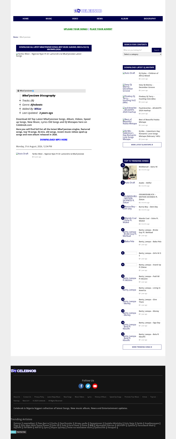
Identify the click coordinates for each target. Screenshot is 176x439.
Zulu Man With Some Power (35, 425)
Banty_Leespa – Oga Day (149, 322)
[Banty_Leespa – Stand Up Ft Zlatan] (130, 268)
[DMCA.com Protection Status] (88, 432)
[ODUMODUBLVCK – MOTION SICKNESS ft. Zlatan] (130, 198)
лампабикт (29, 423)
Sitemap (16, 401)
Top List (153, 397)
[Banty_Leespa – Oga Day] (130, 326)
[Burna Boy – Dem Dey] (130, 210)
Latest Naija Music (53, 397)
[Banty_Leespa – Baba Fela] (130, 245)
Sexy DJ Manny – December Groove (147, 86)
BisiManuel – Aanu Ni (148, 166)
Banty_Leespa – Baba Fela (150, 241)
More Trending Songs (141, 347)
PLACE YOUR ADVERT (101, 29)
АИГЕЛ (38, 427)
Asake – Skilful (145, 183)
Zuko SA (55, 425)
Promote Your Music (132, 397)
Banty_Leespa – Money (149, 311)
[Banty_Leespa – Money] (130, 314)
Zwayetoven (96, 423)
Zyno (46, 427)
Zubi (64, 425)
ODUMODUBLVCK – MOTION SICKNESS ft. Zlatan (148, 197)
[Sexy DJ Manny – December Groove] (130, 88)
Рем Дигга (43, 423)
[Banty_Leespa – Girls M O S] (130, 257)
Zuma (84, 425)
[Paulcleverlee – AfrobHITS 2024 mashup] (130, 111)
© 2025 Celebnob (39, 401)
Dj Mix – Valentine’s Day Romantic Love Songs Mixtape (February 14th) (149, 133)
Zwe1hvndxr (66, 423)
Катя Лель (73, 425)
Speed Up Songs (115, 397)
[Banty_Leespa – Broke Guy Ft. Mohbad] (130, 233)
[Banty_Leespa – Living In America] (130, 291)
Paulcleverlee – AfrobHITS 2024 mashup (150, 109)
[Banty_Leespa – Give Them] (130, 303)
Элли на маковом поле (79, 427)
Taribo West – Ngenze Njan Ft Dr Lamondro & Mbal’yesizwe (58, 154)
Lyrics (89, 397)
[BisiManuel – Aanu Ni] (130, 172)
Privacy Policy (39, 397)
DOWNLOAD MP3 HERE (53, 139)
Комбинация (152, 423)
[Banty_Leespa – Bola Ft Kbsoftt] (130, 338)
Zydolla (131, 425)
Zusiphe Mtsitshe (113, 423)
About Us (17, 397)
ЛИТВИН (27, 427)
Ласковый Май (145, 425)
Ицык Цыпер (58, 427)
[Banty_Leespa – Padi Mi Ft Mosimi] (130, 280)
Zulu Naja (129, 423)
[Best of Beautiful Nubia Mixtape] (130, 123)
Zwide (139, 423)
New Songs (68, 397)
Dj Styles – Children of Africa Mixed (148, 74)
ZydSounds (99, 427)
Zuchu (54, 423)
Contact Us (27, 397)
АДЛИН (17, 427)
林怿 (92, 425)
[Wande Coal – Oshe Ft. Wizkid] (130, 222)
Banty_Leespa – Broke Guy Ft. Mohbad (148, 231)
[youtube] (95, 386)
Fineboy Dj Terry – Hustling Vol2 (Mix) (147, 97)
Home (15, 37)
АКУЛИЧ (121, 425)
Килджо (112, 427)
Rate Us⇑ (26, 401)
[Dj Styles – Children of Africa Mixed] (130, 77)
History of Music (100, 397)
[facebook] (81, 386)
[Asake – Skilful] (130, 186)
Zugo (16, 425)
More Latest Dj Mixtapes (141, 145)
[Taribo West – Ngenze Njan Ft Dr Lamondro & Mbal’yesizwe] (23, 157)
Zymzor (17, 423)
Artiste (144, 397)
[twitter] (88, 386)
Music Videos (79, 397)
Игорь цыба (81, 423)
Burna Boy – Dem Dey (148, 207)
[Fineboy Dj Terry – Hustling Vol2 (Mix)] (130, 100)
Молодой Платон (105, 425)
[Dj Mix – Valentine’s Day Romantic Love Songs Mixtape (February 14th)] (130, 135)
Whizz (37, 108)
